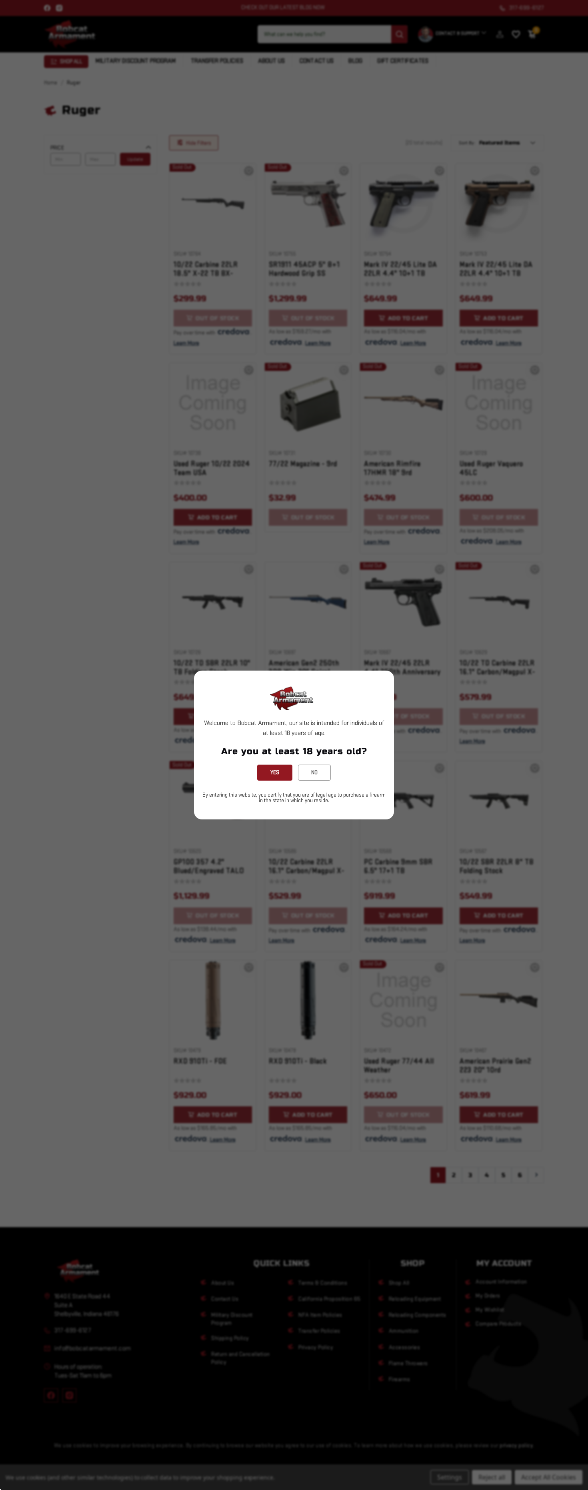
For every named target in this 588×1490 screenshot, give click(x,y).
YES (274, 772)
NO (314, 772)
